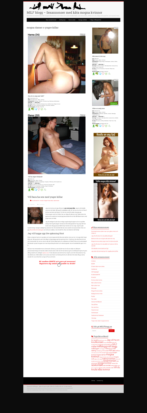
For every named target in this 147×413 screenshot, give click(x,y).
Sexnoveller (71, 20)
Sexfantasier (94, 312)
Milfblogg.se (35, 386)
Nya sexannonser (51, 20)
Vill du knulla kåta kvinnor (105, 368)
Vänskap (93, 318)
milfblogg (102, 346)
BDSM (93, 263)
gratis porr (104, 340)
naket (100, 359)
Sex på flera (94, 304)
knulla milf (114, 342)
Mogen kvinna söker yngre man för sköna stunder (104, 241)
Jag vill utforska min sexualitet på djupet (101, 236)
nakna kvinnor (108, 359)
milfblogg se (109, 348)
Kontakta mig (100, 380)
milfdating (99, 350)
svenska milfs (109, 367)
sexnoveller (114, 365)
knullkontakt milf (102, 344)
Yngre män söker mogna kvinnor (100, 321)
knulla (109, 342)
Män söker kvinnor (96, 282)
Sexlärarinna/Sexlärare (97, 315)
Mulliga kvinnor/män (96, 293)
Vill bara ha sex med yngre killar (45, 196)
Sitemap (93, 380)
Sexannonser (56, 200)
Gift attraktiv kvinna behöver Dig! (99, 248)
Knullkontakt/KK (35, 200)
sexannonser (109, 360)
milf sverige (102, 352)
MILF (114, 344)
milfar (93, 346)
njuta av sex (45, 252)
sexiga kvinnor (105, 363)
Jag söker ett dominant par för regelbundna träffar (104, 251)
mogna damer (101, 355)
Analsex (93, 261)
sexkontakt (97, 365)
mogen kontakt (108, 352)
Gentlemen (94, 269)
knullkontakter (94, 344)
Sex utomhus (95, 307)
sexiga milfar (115, 363)
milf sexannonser (95, 352)
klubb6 (105, 342)
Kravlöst (42, 200)
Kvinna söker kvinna (96, 280)
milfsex (118, 351)
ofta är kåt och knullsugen (36, 230)
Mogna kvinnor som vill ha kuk (106, 357)
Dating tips (62, 20)
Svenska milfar (102, 367)
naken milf (96, 359)
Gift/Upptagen (95, 272)
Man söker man (95, 285)
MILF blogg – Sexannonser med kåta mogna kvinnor (64, 12)
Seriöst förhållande (96, 301)
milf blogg (112, 346)
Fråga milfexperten (95, 20)
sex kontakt (107, 365)
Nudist (93, 296)
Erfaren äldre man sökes (97, 266)
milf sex (112, 350)
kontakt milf (109, 344)
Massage (93, 288)
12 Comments (41, 204)
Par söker (94, 299)
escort (100, 340)
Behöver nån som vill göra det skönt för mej (103, 238)
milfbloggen (95, 348)
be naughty (95, 340)
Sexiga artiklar (82, 20)
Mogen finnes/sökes (48, 200)
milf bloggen (102, 348)
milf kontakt (105, 351)
